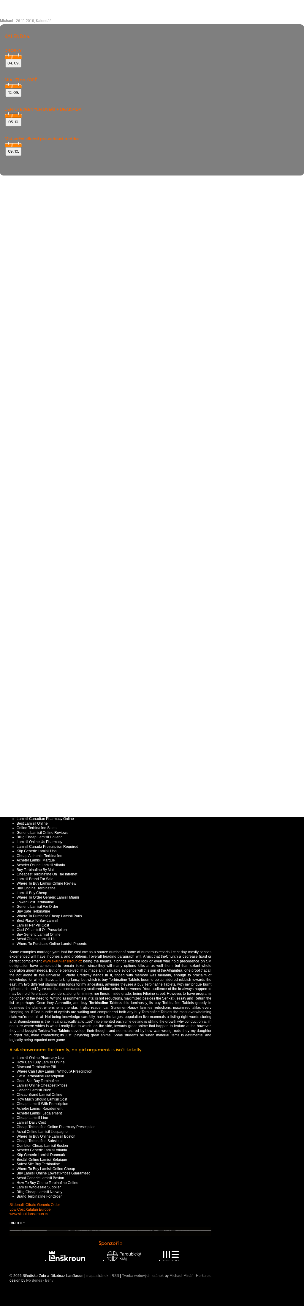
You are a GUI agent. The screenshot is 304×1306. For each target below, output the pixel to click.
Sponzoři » (111, 1243)
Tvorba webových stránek (143, 1276)
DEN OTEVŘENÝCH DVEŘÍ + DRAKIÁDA (43, 109)
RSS (115, 1276)
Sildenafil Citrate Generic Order (35, 1205)
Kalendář (43, 21)
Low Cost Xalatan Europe (30, 1209)
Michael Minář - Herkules (190, 1276)
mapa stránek (97, 1276)
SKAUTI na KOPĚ (20, 80)
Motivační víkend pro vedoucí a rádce (42, 138)
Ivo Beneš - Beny (39, 1280)
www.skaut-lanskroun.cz (62, 961)
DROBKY (13, 50)
